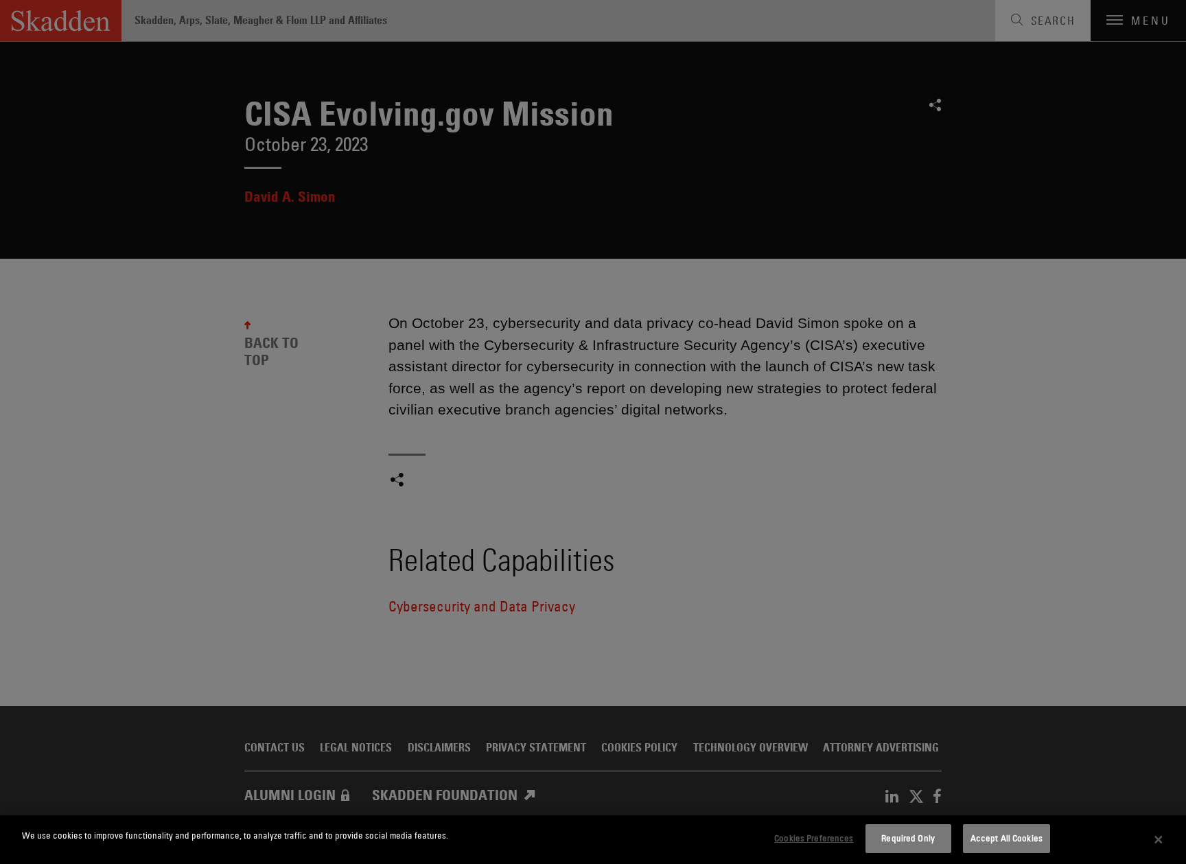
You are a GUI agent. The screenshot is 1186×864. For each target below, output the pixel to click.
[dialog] (593, 839)
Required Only (908, 837)
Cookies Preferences (813, 837)
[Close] (1158, 840)
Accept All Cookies (1006, 837)
